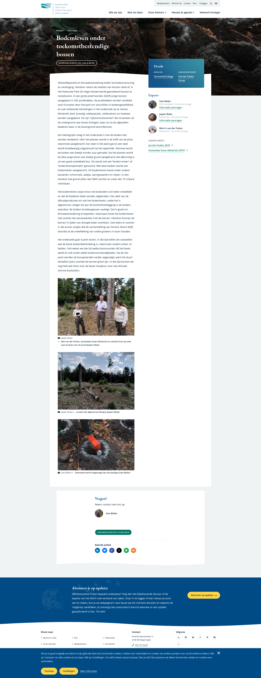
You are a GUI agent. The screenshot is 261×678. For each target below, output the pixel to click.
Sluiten (219, 653)
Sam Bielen (165, 101)
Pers (195, 3)
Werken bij (177, 3)
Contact (187, 3)
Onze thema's (156, 12)
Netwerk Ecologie (210, 12)
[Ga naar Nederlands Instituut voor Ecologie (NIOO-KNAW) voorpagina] (46, 5)
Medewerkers (163, 3)
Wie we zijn (115, 12)
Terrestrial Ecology (163, 76)
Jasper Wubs (165, 114)
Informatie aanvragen (170, 107)
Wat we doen (135, 12)
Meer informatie (88, 671)
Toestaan (49, 671)
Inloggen (203, 3)
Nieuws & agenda (182, 12)
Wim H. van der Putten (171, 128)
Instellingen (69, 671)
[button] (96, 307)
